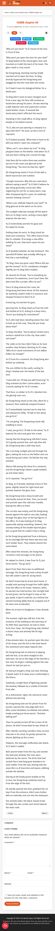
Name (7, 873)
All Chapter (14, 33)
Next (20, 33)
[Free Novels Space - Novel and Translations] (14, 3)
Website (7, 884)
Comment (9, 842)
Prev (8, 33)
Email (31, 873)
